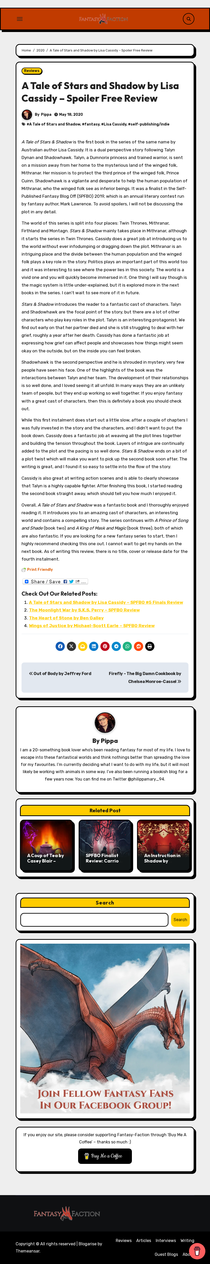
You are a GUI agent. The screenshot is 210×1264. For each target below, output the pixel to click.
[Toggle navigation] (20, 19)
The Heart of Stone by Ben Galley (66, 617)
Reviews (31, 71)
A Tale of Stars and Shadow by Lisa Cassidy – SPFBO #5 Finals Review (106, 602)
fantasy (92, 124)
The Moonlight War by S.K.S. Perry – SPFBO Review (84, 610)
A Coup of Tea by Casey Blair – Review (45, 860)
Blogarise (88, 1243)
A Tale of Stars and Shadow (54, 124)
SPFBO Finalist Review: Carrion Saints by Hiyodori (103, 863)
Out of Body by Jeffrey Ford (62, 673)
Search (105, 902)
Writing (187, 1240)
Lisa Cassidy (115, 124)
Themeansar (27, 1251)
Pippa (46, 114)
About (188, 1254)
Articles (143, 1240)
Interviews (166, 1240)
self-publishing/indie (150, 124)
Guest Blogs (166, 1254)
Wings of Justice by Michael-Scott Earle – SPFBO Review (92, 625)
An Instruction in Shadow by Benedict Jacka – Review (163, 863)
